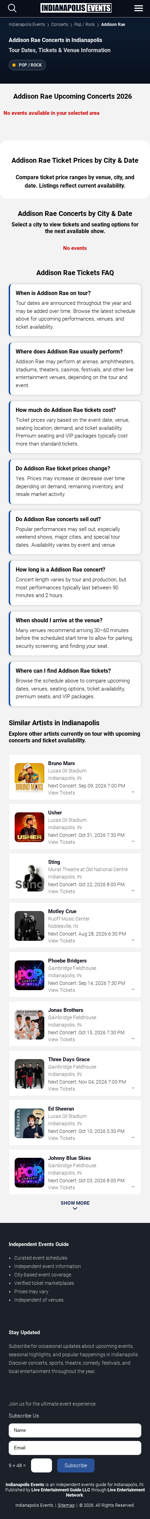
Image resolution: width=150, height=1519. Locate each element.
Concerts (59, 24)
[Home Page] (76, 8)
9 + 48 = (17, 1465)
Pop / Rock (84, 24)
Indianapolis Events (27, 24)
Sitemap (66, 1505)
